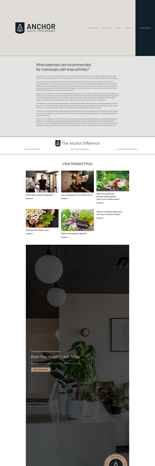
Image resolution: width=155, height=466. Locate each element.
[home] (50, 28)
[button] (94, 28)
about (118, 28)
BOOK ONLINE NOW (41, 369)
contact (129, 28)
